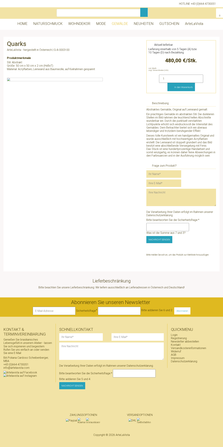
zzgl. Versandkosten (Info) (158, 70)
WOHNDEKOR (79, 24)
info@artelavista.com (16, 367)
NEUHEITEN (143, 24)
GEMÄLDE (120, 24)
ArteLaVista (194, 24)
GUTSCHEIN (169, 24)
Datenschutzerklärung (159, 215)
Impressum (177, 358)
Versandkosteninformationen (188, 348)
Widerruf (176, 351)
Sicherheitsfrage (86, 310)
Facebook (161, 265)
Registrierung (179, 338)
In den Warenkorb (183, 87)
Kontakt (175, 344)
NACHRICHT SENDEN (159, 239)
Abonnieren (182, 311)
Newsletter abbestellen (185, 341)
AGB (173, 354)
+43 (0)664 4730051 (203, 3)
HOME (22, 24)
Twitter (168, 265)
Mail (175, 265)
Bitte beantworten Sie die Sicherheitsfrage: (172, 220)
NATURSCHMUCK (48, 24)
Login (174, 335)
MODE (101, 24)
